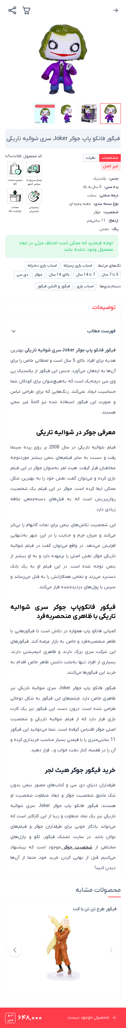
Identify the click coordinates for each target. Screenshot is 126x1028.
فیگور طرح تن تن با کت (95, 909)
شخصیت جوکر (76, 847)
